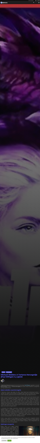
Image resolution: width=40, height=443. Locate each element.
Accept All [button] (9, 440)
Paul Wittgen (27, 385)
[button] (39, 3)
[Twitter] (37, 0)
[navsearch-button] (34, 3)
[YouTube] (39, 0)
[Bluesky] (35, 0)
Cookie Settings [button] (4, 440)
